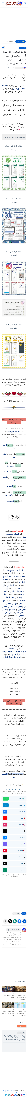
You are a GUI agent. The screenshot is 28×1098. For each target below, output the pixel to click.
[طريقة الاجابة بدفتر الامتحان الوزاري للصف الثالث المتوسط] (20, 1005)
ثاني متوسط (13, 597)
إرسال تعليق (21, 1033)
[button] (19, 921)
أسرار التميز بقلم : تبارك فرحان (8, 996)
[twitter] (19, 1095)
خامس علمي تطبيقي (15, 606)
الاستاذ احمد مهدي (19, 68)
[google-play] (9, 1095)
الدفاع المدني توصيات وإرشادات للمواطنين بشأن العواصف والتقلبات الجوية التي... (8, 41)
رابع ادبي (14, 603)
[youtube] (12, 1095)
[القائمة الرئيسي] (25, 3)
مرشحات (17, 651)
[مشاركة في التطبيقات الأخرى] (5, 921)
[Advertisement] (14, 24)
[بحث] (3, 3)
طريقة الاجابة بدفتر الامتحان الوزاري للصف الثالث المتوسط (21, 1013)
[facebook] (15, 1095)
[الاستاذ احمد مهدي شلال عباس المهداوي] (14, 3)
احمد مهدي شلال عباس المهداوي (14, 576)
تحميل (5, 870)
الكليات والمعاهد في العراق (12, 657)
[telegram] (6, 1095)
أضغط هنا (10, 465)
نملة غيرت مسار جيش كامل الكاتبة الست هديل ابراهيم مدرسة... (20, 997)
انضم (5, 837)
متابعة (5, 811)
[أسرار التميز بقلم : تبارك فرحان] (8, 989)
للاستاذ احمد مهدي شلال (14, 431)
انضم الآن (5, 798)
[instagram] (22, 1095)
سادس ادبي (12, 609)
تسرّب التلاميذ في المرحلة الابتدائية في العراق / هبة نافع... (8, 1013)
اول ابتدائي (10, 585)
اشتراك (5, 818)
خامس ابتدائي (14, 591)
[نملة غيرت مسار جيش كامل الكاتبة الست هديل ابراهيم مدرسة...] (20, 989)
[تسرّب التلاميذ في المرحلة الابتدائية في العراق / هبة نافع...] (8, 1005)
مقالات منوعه (22, 48)
